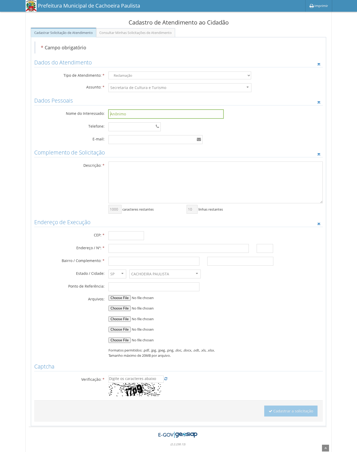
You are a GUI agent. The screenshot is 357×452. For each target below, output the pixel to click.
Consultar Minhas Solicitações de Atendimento (135, 32)
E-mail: (99, 138)
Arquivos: (96, 298)
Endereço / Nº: (90, 247)
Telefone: (96, 126)
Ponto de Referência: (86, 286)
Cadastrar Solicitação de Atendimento (63, 32)
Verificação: (93, 379)
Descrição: (94, 165)
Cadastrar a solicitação (293, 410)
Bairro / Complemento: (83, 260)
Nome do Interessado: (85, 113)
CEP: (99, 235)
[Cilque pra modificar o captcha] (165, 378)
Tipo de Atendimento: (84, 75)
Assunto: (95, 87)
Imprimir (321, 5)
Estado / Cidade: (90, 273)
